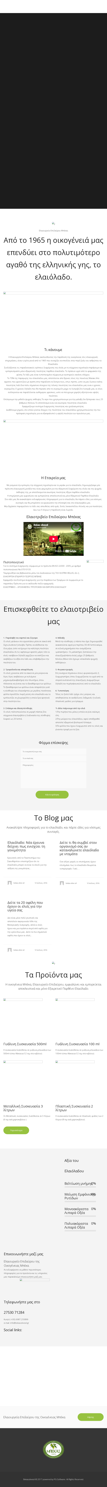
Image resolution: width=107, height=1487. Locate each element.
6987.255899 (22, 1319)
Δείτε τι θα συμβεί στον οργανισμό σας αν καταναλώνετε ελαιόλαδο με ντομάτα (79, 848)
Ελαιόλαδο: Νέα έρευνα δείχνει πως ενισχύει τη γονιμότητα (26, 846)
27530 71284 (14, 1312)
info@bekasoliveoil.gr (19, 1323)
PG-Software (59, 1479)
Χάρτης (90, 1417)
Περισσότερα (16, 1130)
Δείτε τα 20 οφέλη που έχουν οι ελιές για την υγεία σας (25, 906)
